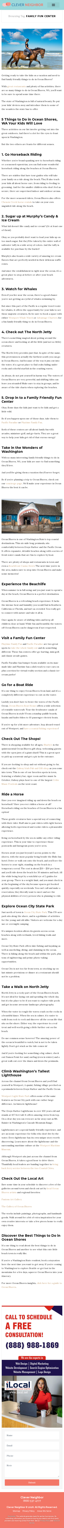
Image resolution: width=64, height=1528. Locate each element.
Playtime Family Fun (31, 422)
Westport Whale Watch (21, 317)
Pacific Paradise (10, 422)
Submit (32, 1482)
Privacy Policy (45, 1521)
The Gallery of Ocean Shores (17, 1206)
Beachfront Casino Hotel (21, 566)
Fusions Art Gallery (12, 1199)
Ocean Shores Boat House (22, 705)
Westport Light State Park (16, 1096)
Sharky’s (48, 744)
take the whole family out (24, 648)
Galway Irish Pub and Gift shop (33, 768)
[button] (53, 5)
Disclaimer (12, 1516)
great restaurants (16, 86)
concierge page (14, 483)
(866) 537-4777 (32, 1500)
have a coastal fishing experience (41, 728)
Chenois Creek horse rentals (17, 202)
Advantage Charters (47, 317)
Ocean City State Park (35, 912)
